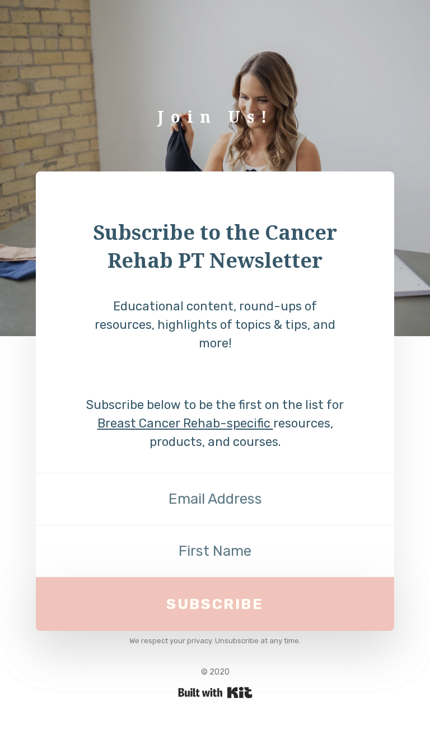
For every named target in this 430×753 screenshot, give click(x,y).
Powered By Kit (215, 692)
